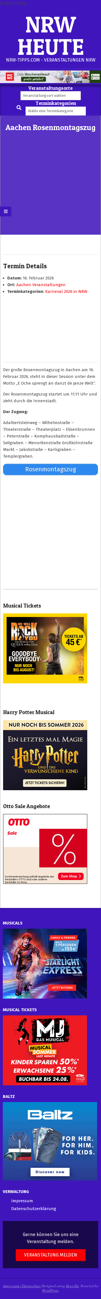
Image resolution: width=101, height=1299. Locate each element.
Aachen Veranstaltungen (41, 284)
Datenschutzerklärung (33, 1208)
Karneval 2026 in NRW (66, 291)
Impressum (22, 1200)
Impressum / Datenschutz (22, 1285)
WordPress (50, 1290)
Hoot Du (72, 1285)
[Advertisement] (50, 193)
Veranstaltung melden (50, 1255)
